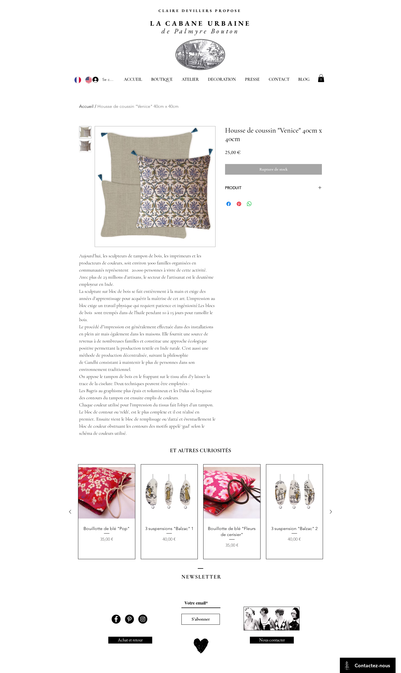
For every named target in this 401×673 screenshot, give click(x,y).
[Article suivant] (331, 511)
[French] (77, 79)
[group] (200, 511)
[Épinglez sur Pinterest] (239, 204)
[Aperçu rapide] (106, 492)
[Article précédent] (70, 511)
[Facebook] (116, 619)
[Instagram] (142, 619)
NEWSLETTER (201, 577)
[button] (321, 78)
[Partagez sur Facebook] (228, 204)
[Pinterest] (129, 619)
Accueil (86, 106)
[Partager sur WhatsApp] (249, 204)
